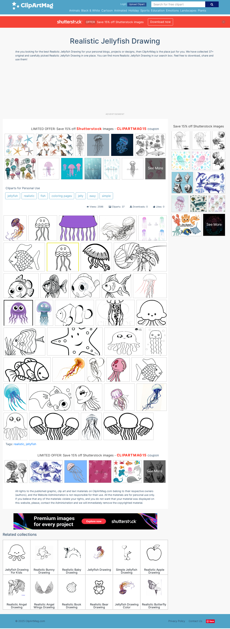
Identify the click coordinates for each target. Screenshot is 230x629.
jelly (80, 196)
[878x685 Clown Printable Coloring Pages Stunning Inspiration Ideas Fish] (24, 259)
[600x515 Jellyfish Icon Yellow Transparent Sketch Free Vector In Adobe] (69, 371)
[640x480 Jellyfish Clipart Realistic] (115, 314)
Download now (160, 22)
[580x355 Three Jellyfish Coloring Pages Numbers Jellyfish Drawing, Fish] (128, 428)
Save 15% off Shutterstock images (198, 126)
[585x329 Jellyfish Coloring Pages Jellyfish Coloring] (74, 343)
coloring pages (62, 196)
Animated (120, 10)
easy (92, 196)
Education (158, 10)
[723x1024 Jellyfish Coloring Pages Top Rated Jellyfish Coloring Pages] (156, 343)
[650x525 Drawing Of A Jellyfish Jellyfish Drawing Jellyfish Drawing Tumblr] (21, 287)
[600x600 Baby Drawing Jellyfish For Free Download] (43, 230)
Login (123, 4)
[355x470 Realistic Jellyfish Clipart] (15, 399)
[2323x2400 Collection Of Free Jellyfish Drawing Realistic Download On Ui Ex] (96, 259)
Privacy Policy (176, 621)
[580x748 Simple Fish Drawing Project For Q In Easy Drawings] (15, 428)
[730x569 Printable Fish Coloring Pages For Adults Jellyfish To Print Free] (149, 371)
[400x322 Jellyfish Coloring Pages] (124, 343)
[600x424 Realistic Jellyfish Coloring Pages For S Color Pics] (50, 399)
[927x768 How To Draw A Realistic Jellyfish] (150, 287)
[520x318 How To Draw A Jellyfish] (54, 428)
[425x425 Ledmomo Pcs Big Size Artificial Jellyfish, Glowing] (153, 230)
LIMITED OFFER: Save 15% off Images (72, 129)
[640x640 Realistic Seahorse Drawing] (152, 399)
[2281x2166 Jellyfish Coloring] (152, 314)
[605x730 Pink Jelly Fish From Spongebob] (118, 371)
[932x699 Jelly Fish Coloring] (74, 314)
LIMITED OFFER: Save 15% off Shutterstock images (76, 455)
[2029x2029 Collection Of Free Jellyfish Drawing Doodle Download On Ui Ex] (63, 259)
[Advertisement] (115, 88)
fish (43, 196)
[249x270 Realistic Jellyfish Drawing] (88, 399)
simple (106, 196)
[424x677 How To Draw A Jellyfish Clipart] (44, 314)
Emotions (172, 10)
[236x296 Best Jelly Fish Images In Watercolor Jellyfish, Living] (15, 230)
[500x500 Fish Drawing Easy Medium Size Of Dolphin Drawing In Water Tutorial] (54, 287)
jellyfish (13, 196)
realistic (29, 196)
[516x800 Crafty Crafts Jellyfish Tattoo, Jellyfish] (96, 371)
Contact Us (195, 621)
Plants (202, 10)
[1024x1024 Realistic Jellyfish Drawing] (119, 399)
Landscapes (188, 10)
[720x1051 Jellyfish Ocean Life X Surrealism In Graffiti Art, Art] (91, 428)
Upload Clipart (137, 4)
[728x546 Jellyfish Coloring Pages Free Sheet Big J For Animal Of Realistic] (24, 343)
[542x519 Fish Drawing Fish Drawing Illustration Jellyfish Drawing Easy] (116, 287)
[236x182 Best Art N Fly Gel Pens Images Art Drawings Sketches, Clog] (117, 230)
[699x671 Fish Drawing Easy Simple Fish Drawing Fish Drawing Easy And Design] (85, 287)
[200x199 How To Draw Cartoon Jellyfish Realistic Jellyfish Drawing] (18, 314)
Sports (145, 10)
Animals (74, 10)
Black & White (90, 10)
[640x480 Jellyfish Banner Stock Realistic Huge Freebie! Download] (78, 230)
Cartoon (107, 10)
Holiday (133, 10)
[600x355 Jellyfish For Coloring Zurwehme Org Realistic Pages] (27, 371)
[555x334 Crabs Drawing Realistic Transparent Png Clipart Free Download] (140, 258)
